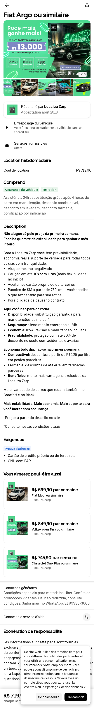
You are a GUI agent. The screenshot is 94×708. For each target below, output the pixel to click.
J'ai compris (75, 697)
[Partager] (87, 5)
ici (85, 687)
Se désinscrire (48, 697)
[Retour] (7, 5)
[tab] (12, 88)
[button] (47, 49)
